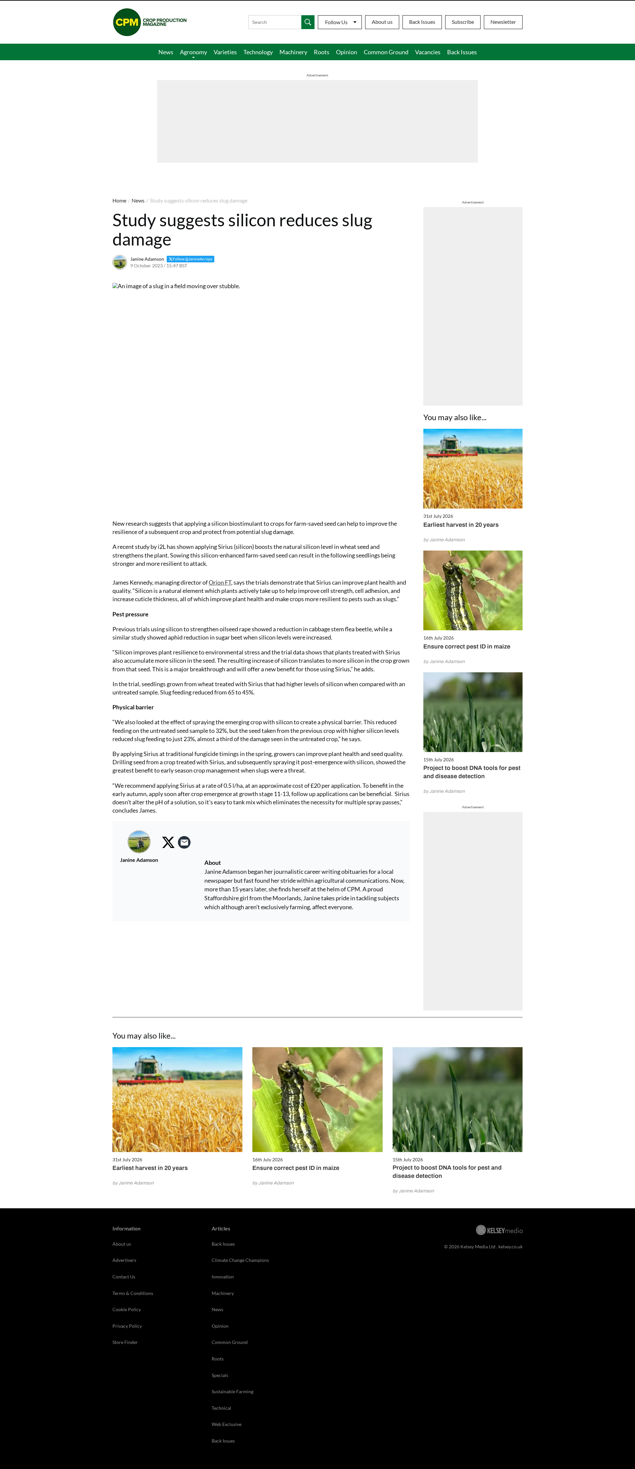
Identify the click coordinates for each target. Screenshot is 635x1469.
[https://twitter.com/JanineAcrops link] (168, 842)
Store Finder (125, 1342)
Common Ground (386, 52)
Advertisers (124, 1260)
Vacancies (428, 52)
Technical (221, 1408)
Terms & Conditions (132, 1293)
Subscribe (463, 22)
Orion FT (220, 582)
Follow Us (336, 22)
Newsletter (503, 22)
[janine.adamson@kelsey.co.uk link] (184, 842)
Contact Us (123, 1276)
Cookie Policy (126, 1309)
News (165, 52)
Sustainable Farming (232, 1391)
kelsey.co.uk (510, 1246)
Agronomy (193, 52)
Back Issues (422, 22)
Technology (258, 52)
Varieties (225, 52)
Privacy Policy (127, 1326)
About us (382, 22)
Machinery (293, 52)
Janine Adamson (147, 259)
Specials (220, 1375)
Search (308, 22)
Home (119, 200)
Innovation (223, 1276)
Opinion (346, 52)
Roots (321, 52)
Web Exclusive (226, 1424)
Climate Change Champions (240, 1260)
